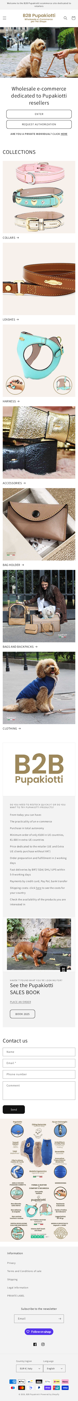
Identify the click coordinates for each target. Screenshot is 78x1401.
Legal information (17, 1287)
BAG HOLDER (11, 565)
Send (14, 1109)
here (38, 888)
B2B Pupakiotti (33, 1394)
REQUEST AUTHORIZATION (39, 124)
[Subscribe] (60, 1318)
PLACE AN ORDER (20, 1002)
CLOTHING (10, 728)
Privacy (11, 1263)
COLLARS (9, 238)
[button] (5, 18)
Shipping (12, 1279)
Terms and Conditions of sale (24, 1271)
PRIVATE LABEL (16, 1295)
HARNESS (9, 401)
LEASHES (9, 319)
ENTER (39, 114)
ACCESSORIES (12, 483)
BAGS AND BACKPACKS (18, 647)
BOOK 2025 (22, 1014)
